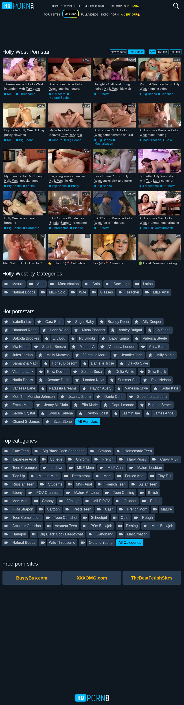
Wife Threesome (62, 542)
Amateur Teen (66, 526)
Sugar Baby (84, 322)
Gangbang (104, 534)
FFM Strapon (22, 509)
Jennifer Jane (132, 355)
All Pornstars (88, 421)
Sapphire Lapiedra (152, 396)
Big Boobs (149, 94)
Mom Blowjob (162, 526)
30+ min (176, 52)
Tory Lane (33, 88)
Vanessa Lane (23, 388)
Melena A (87, 347)
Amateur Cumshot (26, 526)
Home (55, 6)
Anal (40, 284)
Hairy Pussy (137, 459)
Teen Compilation (26, 517)
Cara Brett (53, 322)
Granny (48, 501)
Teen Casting (123, 493)
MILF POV (101, 501)
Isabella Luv (22, 322)
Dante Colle (113, 396)
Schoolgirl (99, 517)
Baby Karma (119, 338)
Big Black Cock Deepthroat (61, 534)
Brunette (103, 94)
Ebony (17, 493)
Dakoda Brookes (25, 338)
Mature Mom (48, 476)
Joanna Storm (79, 396)
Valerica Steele (155, 338)
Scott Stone (62, 421)
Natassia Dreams (63, 388)
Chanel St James (26, 421)
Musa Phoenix (93, 330)
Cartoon (53, 509)
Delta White (125, 372)
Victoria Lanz (22, 372)
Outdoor (130, 501)
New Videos (118, 52)
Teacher (167, 94)
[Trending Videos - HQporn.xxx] (18, 5)
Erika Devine (57, 372)
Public (155, 501)
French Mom (137, 509)
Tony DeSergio (71, 135)
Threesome (27, 94)
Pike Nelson (161, 380)
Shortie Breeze (54, 347)
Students (55, 484)
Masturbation (103, 143)
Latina (30, 186)
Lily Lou (59, 338)
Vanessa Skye (136, 388)
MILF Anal (161, 292)
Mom (107, 476)
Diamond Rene (24, 330)
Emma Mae (21, 405)
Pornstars (134, 6)
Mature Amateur (86, 493)
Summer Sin (128, 380)
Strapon (104, 451)
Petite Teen (82, 509)
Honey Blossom (64, 363)
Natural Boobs (59, 97)
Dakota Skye (138, 363)
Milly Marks (165, 355)
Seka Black (157, 372)
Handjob (19, 534)
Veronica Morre (95, 355)
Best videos (86, 6)
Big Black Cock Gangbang (63, 451)
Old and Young (101, 542)
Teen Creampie (24, 468)
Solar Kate (170, 388)
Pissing (132, 526)
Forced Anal (134, 476)
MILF (11, 94)
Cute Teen (20, 451)
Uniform (82, 459)
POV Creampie (48, 493)
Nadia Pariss (22, 380)
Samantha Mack (25, 363)
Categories (118, 6)
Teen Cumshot (65, 517)
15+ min (163, 52)
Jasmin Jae (131, 413)
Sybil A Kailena (61, 413)
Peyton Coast (97, 413)
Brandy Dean (118, 322)
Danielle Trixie (102, 363)
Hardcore (59, 94)
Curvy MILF (169, 459)
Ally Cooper (151, 322)
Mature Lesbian (149, 468)
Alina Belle (157, 347)
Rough (147, 517)
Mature (57, 140)
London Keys (93, 380)
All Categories (129, 542)
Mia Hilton (20, 347)
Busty (75, 186)
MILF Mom (85, 468)
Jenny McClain (56, 405)
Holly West (35, 84)
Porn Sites (52, 14)
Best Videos (136, 52)
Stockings (121, 284)
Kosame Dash (58, 380)
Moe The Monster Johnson (33, 396)
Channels (101, 6)
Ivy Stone (163, 330)
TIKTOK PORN (110, 14)
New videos (68, 6)
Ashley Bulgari (130, 330)
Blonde (78, 228)
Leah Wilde (59, 330)
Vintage (73, 501)
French (108, 459)
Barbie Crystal (23, 413)
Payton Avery (100, 388)
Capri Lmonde (123, 405)
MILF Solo (57, 292)
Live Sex (71, 13)
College (56, 459)
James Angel (164, 413)
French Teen (116, 484)
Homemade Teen (138, 451)
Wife (82, 292)
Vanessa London (121, 347)
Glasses (106, 292)
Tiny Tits (164, 476)
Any (152, 52)
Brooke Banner (60, 222)
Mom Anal (20, 501)
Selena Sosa (91, 372)
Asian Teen (148, 484)
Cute (124, 517)
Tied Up (18, 476)
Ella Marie (90, 405)
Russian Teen (23, 484)
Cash (109, 509)
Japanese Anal (24, 459)
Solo (169, 140)
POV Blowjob (101, 526)
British (153, 493)
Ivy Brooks (87, 338)
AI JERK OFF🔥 (130, 14)
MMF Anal (84, 484)
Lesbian (56, 468)
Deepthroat (81, 476)
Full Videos (90, 14)
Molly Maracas (58, 355)
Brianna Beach (160, 405)
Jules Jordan (22, 355)
